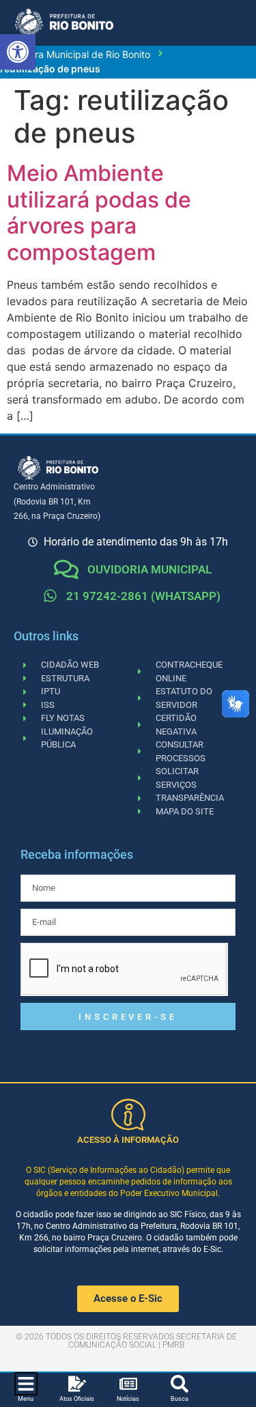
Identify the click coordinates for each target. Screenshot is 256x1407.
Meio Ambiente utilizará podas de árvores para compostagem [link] (99, 212)
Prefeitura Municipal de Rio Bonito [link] (75, 54)
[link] (17, 52)
